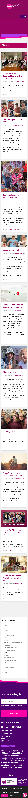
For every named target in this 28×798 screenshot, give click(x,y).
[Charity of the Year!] (14, 358)
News (11, 94)
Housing (6, 640)
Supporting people (9, 667)
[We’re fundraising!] (14, 241)
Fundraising (7, 633)
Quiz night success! (11, 431)
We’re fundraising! (11, 250)
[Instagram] (5, 775)
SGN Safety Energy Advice (11, 660)
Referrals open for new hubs (12, 120)
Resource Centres (9, 657)
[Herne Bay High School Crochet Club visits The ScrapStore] (14, 61)
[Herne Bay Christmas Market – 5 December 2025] (14, 564)
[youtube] (8, 775)
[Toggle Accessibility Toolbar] (25, 795)
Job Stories (7, 645)
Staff (5, 662)
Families (6, 630)
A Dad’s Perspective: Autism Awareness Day (13, 474)
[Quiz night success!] (14, 419)
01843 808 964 (11, 727)
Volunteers (7, 670)
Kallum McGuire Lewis (19, 81)
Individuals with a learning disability (14, 642)
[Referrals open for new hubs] (14, 108)
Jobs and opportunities (14, 229)
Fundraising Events (9, 635)
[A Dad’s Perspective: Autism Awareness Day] (14, 461)
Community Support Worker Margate (11, 196)
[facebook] (2, 775)
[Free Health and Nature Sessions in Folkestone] (14, 293)
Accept (4, 795)
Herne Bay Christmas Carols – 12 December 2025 (12, 532)
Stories (6, 665)
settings (17, 792)
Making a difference (9, 650)
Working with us (8, 672)
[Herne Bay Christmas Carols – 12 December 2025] (14, 518)
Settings (11, 795)
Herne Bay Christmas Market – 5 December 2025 (12, 578)
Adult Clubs (7, 625)
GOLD (5, 637)
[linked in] (12, 775)
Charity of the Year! (11, 372)
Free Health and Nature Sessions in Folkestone (13, 306)
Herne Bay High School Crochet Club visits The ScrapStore (12, 76)
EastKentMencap (16, 200)
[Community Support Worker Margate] (14, 177)
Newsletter (7, 655)
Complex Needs (8, 628)
